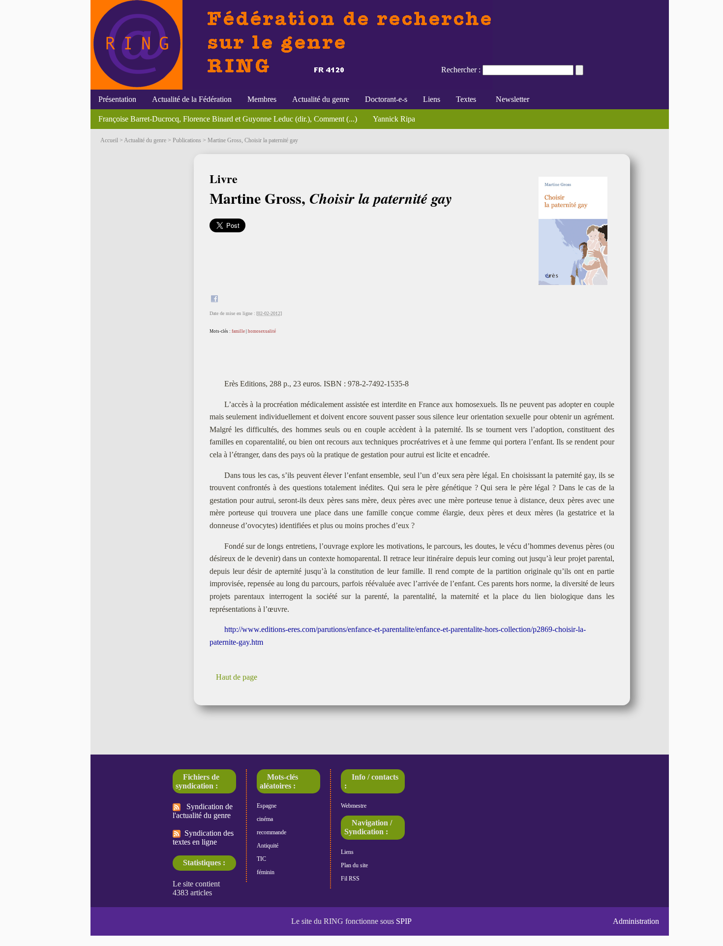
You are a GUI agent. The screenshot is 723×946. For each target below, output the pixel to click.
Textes (466, 99)
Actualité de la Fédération (192, 99)
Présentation (117, 99)
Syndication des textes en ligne (203, 837)
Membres (261, 99)
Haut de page (236, 677)
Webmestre (353, 805)
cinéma (265, 819)
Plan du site (354, 865)
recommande (271, 832)
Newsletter (510, 99)
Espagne (266, 805)
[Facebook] (214, 300)
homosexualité (262, 331)
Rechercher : (461, 69)
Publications (187, 140)
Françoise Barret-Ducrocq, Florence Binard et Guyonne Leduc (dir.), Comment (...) (227, 119)
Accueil (109, 140)
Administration (636, 921)
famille (238, 331)
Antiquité (267, 845)
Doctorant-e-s (386, 99)
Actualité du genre (320, 99)
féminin (265, 872)
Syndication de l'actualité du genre (203, 811)
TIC (261, 858)
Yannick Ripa (394, 119)
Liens (431, 99)
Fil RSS (350, 878)
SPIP (404, 921)
